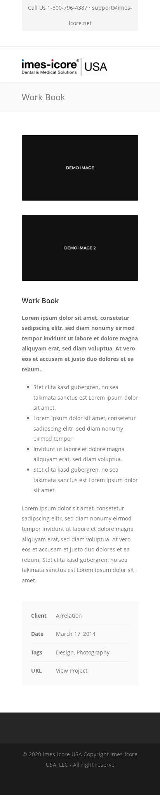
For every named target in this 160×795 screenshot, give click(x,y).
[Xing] (105, 38)
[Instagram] (54, 38)
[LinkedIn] (71, 38)
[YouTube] (122, 38)
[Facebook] (37, 38)
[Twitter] (88, 38)
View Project (71, 670)
